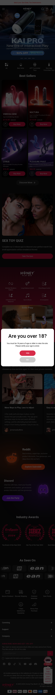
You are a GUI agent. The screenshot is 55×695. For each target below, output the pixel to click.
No (27, 360)
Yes (27, 353)
